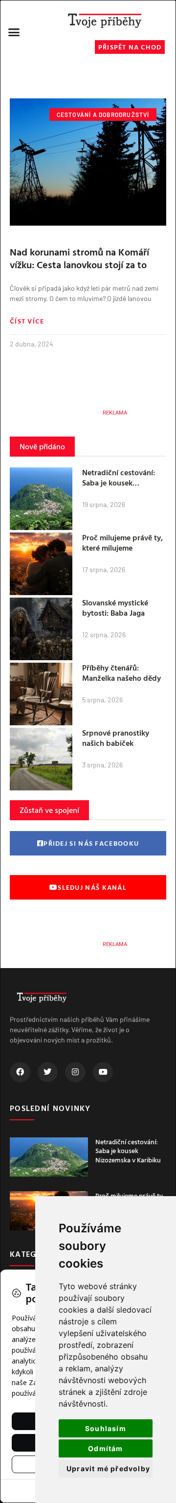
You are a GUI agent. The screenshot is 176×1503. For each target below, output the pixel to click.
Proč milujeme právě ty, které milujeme (122, 543)
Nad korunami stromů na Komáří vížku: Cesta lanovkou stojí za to (79, 258)
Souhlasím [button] (105, 1428)
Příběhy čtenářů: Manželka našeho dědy (121, 673)
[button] (14, 32)
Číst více (27, 321)
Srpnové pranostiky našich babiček (115, 738)
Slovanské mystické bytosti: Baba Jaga (115, 608)
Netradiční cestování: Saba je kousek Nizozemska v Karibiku (121, 482)
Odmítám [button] (105, 1448)
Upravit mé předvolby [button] (108, 1468)
